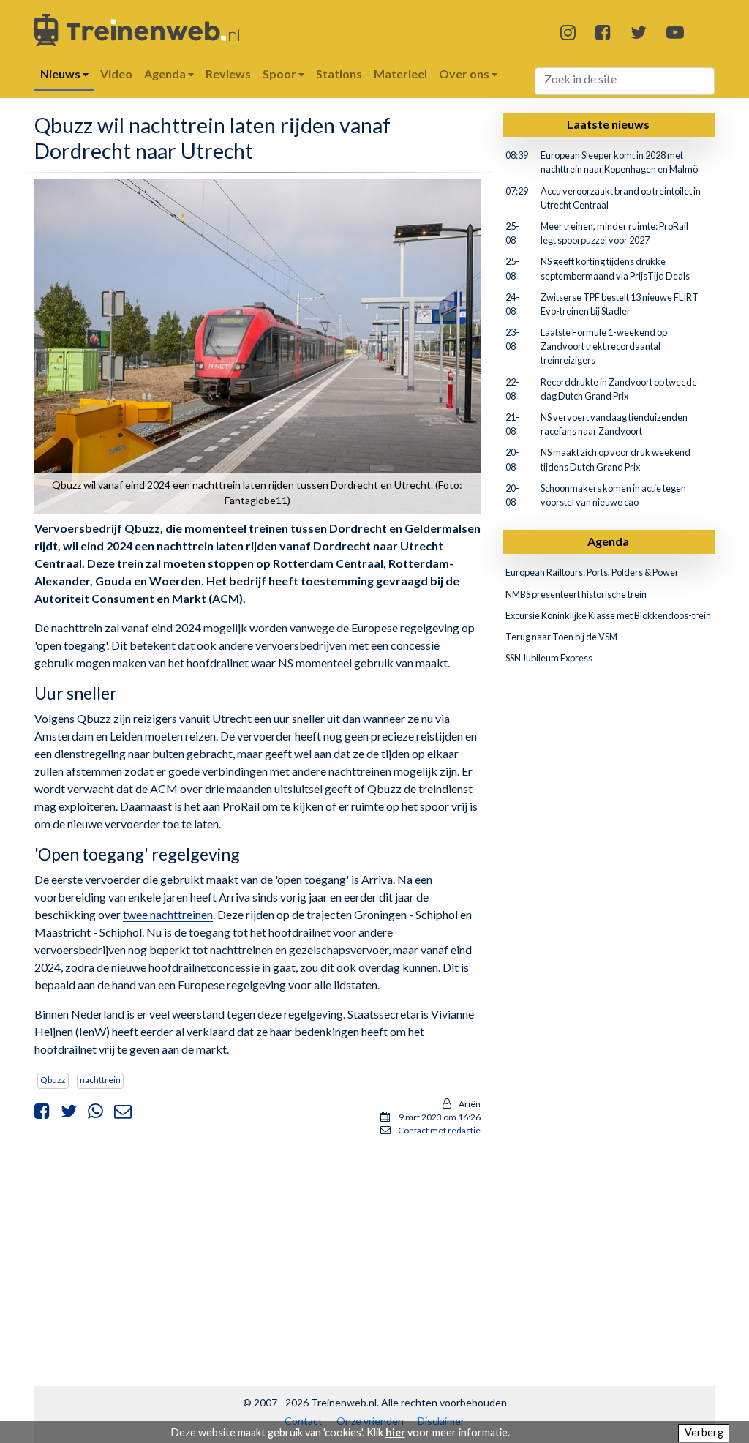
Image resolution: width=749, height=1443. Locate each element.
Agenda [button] (166, 73)
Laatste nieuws (608, 124)
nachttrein (100, 1079)
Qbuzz (53, 1079)
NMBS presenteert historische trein (576, 594)
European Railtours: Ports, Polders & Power (592, 572)
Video (116, 73)
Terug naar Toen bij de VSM (561, 636)
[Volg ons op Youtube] (675, 31)
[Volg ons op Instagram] (568, 31)
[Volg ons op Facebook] (603, 31)
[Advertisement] (257, 1251)
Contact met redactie (439, 1130)
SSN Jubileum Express (548, 658)
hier (395, 1432)
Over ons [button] (465, 73)
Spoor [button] (280, 73)
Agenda (608, 541)
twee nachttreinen (168, 914)
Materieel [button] (400, 73)
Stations (339, 73)
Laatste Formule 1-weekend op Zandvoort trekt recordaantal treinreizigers (604, 346)
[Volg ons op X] (639, 31)
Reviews (228, 73)
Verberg (704, 1432)
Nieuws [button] (61, 73)
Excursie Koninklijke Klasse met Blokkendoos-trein (608, 615)
